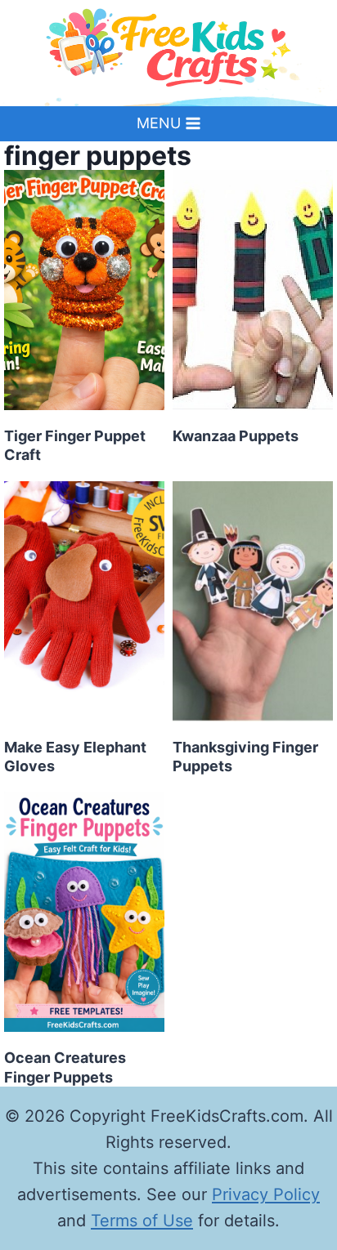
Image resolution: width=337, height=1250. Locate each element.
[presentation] (84, 290)
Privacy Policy (266, 1194)
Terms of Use (142, 1220)
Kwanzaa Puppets (236, 435)
